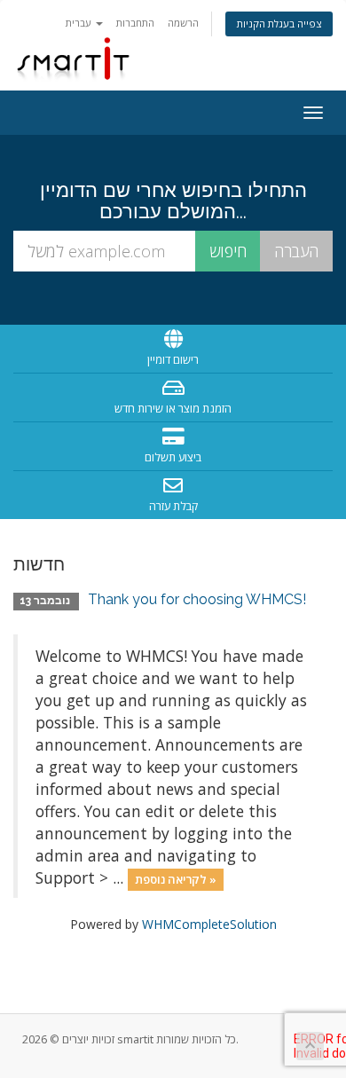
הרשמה (183, 22)
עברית (80, 22)
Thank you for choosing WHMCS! (197, 599)
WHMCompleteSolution (209, 924)
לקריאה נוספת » (175, 879)
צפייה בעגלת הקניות (279, 23)
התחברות (135, 22)
